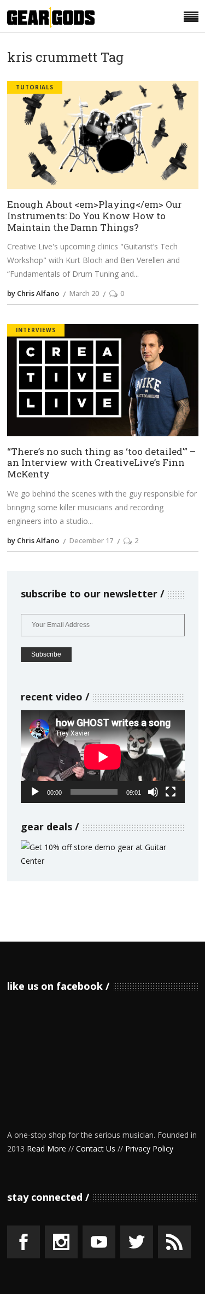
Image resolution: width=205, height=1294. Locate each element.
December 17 (91, 540)
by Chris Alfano (33, 293)
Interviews (36, 330)
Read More (46, 1148)
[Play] (35, 791)
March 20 (84, 293)
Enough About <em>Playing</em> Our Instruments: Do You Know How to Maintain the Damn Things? (94, 216)
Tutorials (35, 87)
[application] (103, 756)
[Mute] (153, 791)
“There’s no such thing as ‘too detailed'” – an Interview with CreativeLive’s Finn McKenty (101, 463)
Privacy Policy (149, 1148)
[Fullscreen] (170, 791)
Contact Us (95, 1148)
